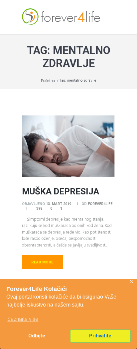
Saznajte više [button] (22, 319)
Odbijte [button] (36, 336)
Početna (48, 80)
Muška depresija (60, 191)
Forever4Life (100, 204)
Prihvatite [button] (100, 336)
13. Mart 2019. (59, 204)
